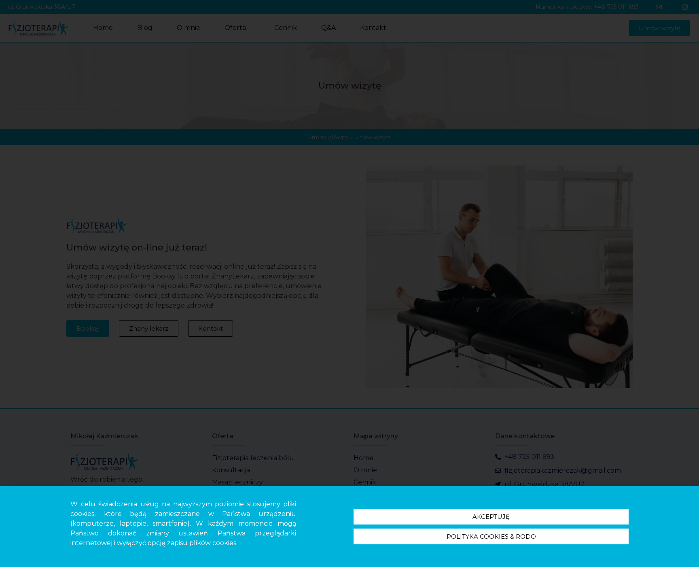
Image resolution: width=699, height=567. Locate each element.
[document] (349, 283)
